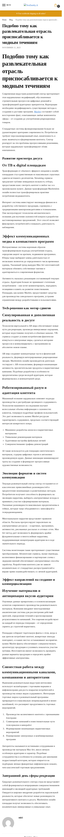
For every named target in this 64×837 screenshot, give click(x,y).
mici (21, 817)
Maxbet (37, 111)
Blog (11, 20)
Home (4, 20)
